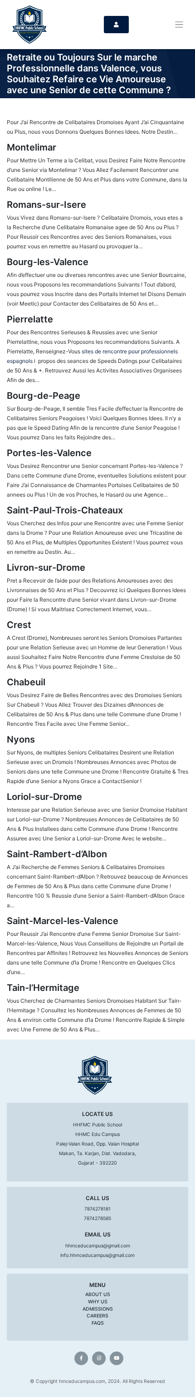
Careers (97, 1316)
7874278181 (97, 1209)
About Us (97, 1294)
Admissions (98, 1309)
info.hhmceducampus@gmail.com (97, 1255)
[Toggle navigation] (179, 24)
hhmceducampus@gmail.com (97, 1246)
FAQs (98, 1323)
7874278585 (97, 1218)
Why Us (97, 1302)
